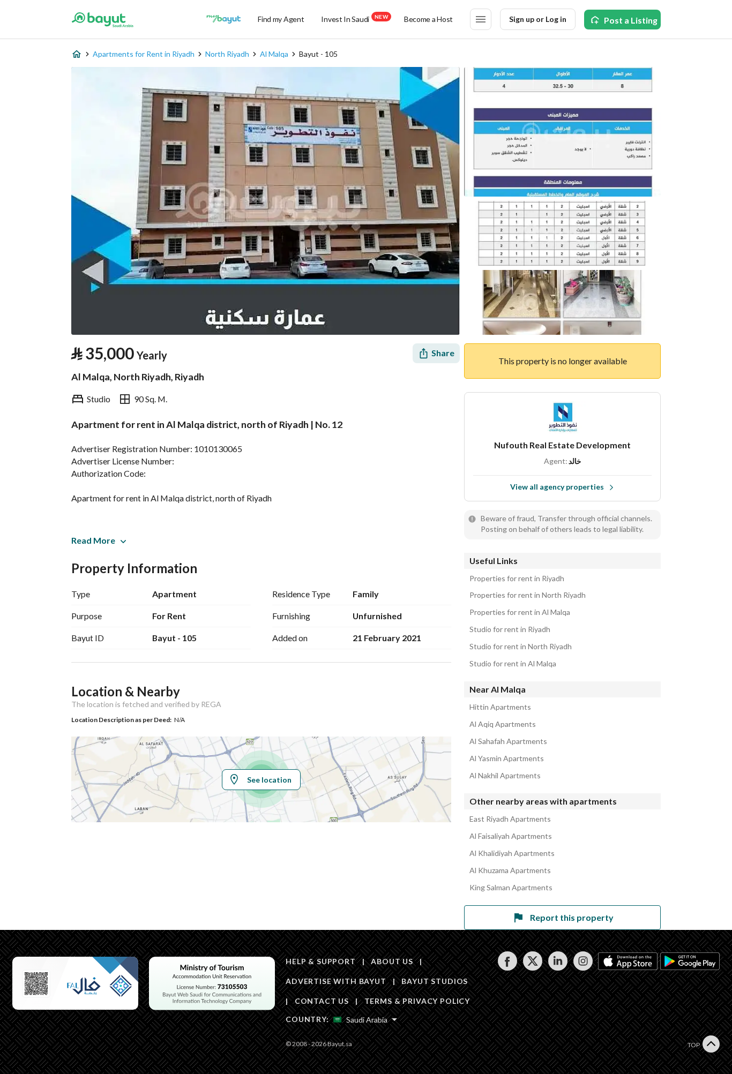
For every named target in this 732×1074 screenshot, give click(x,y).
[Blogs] (223, 19)
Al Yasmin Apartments (506, 758)
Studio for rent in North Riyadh (520, 646)
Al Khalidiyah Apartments (512, 853)
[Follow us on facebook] (507, 967)
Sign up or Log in (537, 19)
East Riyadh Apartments (510, 819)
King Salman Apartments (510, 887)
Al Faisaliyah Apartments (510, 836)
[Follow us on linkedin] (557, 967)
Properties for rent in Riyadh (516, 578)
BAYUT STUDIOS (434, 981)
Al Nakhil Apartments (505, 775)
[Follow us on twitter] (532, 967)
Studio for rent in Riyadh (509, 629)
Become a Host (428, 19)
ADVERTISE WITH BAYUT (336, 981)
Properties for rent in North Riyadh (527, 595)
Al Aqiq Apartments (502, 724)
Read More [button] (93, 540)
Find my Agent (281, 19)
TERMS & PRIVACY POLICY (417, 1000)
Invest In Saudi (354, 18)
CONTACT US (322, 1000)
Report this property (572, 917)
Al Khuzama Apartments (510, 870)
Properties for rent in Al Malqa (519, 612)
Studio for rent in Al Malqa (512, 663)
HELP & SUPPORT (321, 961)
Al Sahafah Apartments (508, 741)
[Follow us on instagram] (583, 967)
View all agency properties (557, 486)
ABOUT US (392, 961)
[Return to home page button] (102, 19)
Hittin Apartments (500, 707)
